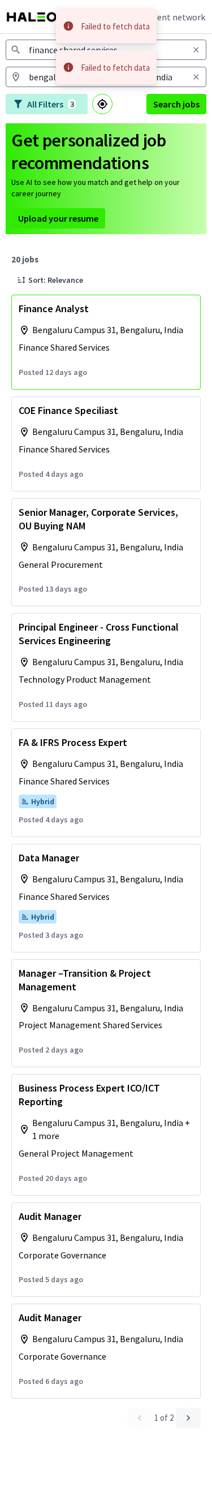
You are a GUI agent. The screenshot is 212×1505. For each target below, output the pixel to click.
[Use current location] (102, 104)
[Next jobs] (188, 1418)
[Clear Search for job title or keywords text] (196, 50)
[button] (50, 280)
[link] (37, 17)
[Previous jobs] (139, 1418)
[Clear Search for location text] (196, 77)
